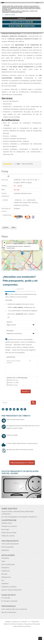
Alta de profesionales (9, 612)
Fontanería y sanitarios (9, 587)
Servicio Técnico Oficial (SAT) (12, 590)
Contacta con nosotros (9, 526)
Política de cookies (8, 536)
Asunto (9, 322)
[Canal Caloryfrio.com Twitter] (6, 409)
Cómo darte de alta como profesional (14, 609)
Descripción (11, 357)
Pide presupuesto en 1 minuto (22, 463)
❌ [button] (43, 4)
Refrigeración (6, 577)
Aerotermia (5, 558)
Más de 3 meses (13, 385)
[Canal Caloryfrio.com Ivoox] (25, 409)
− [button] (4, 245)
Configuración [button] (22, 18)
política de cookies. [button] (10, 14)
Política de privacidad (9, 532)
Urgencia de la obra (14, 377)
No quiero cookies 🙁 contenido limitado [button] (22, 26)
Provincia (10, 331)
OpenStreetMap (32, 269)
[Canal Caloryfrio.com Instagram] (18, 409)
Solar (3, 561)
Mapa (13, 227)
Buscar (33, 403)
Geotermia (5, 583)
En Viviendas (6, 598)
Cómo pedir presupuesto (10, 544)
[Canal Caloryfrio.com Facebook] (3, 409)
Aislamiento (5, 567)
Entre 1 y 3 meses (14, 382)
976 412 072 (18, 186)
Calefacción (6, 571)
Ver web (16, 190)
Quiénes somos (7, 523)
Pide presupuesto (8, 547)
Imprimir (5, 227)
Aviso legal (5, 529)
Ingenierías (5, 550)
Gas (3, 580)
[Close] (40, 638)
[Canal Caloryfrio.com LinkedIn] (10, 409)
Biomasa (4, 574)
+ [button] (4, 242)
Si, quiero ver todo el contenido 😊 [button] (22, 22)
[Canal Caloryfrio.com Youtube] (14, 409)
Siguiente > (26, 391)
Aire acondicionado (8, 564)
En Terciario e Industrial (9, 601)
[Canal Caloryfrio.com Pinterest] (21, 409)
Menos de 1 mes (13, 380)
